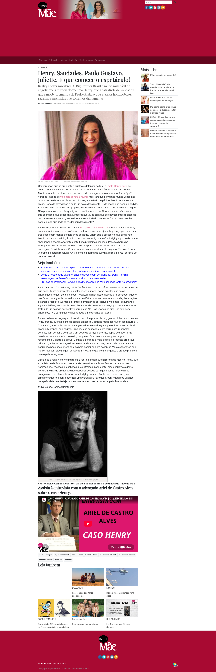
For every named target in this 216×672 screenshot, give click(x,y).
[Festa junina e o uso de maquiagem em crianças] (145, 100)
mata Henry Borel (117, 186)
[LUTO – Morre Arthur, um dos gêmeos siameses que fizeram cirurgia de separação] (145, 119)
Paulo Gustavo (91, 555)
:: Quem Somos (58, 663)
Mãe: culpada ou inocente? (163, 75)
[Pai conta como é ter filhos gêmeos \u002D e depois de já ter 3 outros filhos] (145, 109)
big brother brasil (62, 555)
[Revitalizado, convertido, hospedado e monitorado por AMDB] (175, 665)
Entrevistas (54, 60)
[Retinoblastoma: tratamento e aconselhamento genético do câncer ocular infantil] (145, 133)
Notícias (43, 60)
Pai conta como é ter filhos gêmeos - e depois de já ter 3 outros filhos (163, 110)
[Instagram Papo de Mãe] (159, 7)
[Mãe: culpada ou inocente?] (145, 77)
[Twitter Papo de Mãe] (151, 7)
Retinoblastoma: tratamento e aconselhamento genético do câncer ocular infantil (163, 133)
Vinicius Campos (45, 559)
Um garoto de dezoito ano (94, 227)
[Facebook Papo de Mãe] (147, 7)
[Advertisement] (108, 37)
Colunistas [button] (100, 60)
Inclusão (73, 60)
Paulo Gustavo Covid (108, 555)
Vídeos (64, 60)
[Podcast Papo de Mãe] (163, 7)
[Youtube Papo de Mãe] (155, 7)
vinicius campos (45, 555)
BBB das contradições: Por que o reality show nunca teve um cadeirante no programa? (89, 281)
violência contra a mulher (74, 196)
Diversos (58, 559)
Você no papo (86, 60)
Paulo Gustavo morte (126, 555)
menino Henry (77, 555)
